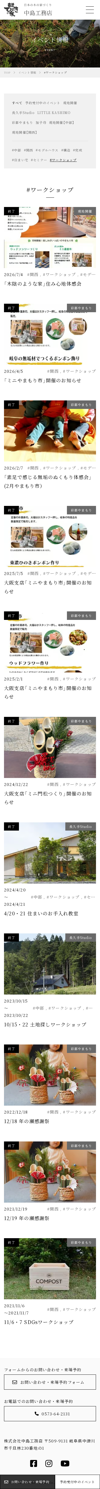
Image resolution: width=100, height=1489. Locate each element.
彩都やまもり (22, 122)
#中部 (16, 150)
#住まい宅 (20, 160)
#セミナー (39, 160)
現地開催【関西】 (25, 132)
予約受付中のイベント (43, 102)
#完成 (77, 150)
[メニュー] (89, 9)
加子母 (41, 122)
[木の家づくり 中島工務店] (28, 9)
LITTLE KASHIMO (54, 112)
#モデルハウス (47, 150)
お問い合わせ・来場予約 (30, 1481)
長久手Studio (23, 112)
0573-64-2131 (56, 1413)
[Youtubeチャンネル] (65, 1464)
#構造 (66, 150)
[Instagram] (49, 1464)
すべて (17, 102)
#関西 (28, 150)
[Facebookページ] (33, 1464)
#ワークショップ (63, 160)
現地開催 (70, 102)
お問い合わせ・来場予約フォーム (52, 1382)
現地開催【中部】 (62, 122)
